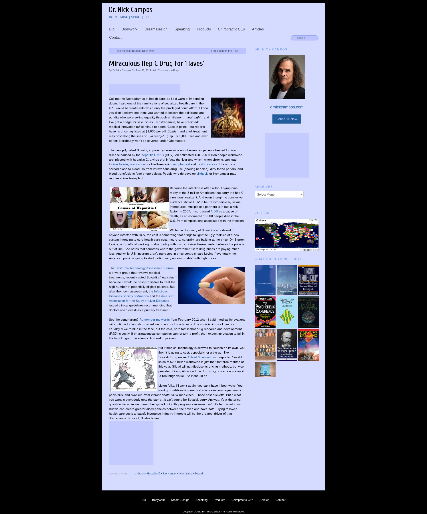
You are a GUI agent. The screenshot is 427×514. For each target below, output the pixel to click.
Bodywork (129, 29)
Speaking (182, 29)
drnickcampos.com (287, 107)
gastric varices (207, 164)
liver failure (120, 164)
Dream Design (156, 29)
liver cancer (138, 164)
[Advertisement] (144, 89)
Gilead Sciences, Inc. (203, 357)
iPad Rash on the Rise (224, 50)
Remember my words (154, 319)
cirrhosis (203, 173)
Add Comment (160, 70)
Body (176, 70)
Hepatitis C (153, 473)
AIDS (214, 211)
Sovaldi (198, 473)
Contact (115, 37)
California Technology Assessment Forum (144, 268)
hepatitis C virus (152, 155)
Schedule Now (287, 119)
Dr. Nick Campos (122, 70)
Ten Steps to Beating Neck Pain (136, 50)
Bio (112, 29)
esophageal (181, 164)
